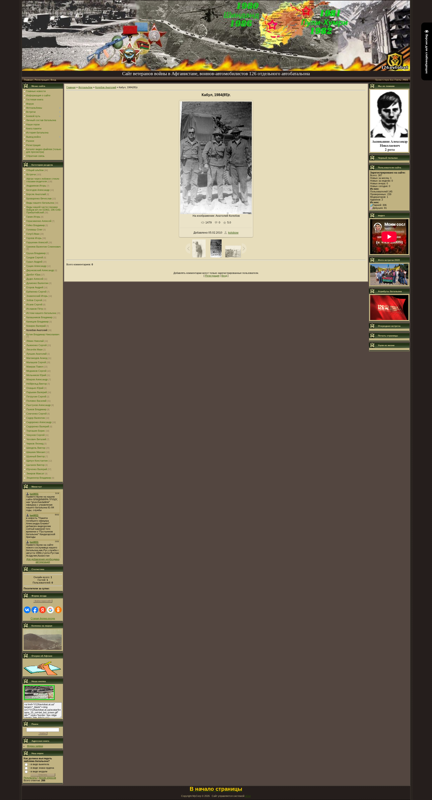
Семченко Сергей (36, 413)
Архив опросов (47, 777)
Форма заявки (35, 746)
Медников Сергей (36, 371)
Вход (53, 80)
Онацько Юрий (34, 388)
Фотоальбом (85, 87)
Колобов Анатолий (36, 330)
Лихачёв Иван (34, 349)
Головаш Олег (34, 229)
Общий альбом (35, 170)
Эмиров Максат (35, 473)
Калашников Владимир (39, 317)
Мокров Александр (37, 379)
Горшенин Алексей (37, 242)
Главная (28, 80)
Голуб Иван (32, 233)
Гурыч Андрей (34, 261)
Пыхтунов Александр (38, 405)
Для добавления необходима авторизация (42, 560)
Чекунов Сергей (35, 435)
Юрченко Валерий (36, 469)
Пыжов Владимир (36, 409)
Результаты (30, 777)
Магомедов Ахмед (36, 358)
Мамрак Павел (34, 366)
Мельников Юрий (36, 375)
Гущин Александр (36, 266)
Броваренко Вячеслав (39, 198)
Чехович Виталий (36, 439)
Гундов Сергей (34, 257)
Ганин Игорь (33, 216)
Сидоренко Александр (39, 422)
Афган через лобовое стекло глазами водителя (42, 180)
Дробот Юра (33, 274)
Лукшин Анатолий (36, 353)
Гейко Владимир (35, 225)
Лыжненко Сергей (36, 345)
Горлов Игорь (34, 238)
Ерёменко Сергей (36, 291)
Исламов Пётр (34, 308)
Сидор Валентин (35, 418)
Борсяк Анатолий (36, 194)
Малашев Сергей (36, 362)
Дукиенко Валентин (37, 283)
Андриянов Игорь (36, 185)
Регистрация (42, 80)
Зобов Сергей (34, 300)
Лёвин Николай (35, 341)
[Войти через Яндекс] (42, 609)
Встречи (31, 174)
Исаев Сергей (34, 304)
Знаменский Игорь (37, 296)
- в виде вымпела (39, 764)
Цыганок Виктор (35, 465)
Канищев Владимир (37, 321)
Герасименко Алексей (38, 221)
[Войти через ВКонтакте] (27, 609)
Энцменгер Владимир (38, 477)
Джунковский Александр (40, 270)
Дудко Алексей (34, 278)
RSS (405, 80)
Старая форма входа (43, 618)
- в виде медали (38, 771)
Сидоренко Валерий (37, 426)
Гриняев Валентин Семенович (43, 246)
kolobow (233, 232)
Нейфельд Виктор (36, 383)
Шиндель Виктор (35, 447)
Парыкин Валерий (36, 392)
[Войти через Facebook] (35, 609)
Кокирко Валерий (36, 326)
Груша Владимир (36, 253)
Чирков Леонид (34, 443)
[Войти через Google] (50, 609)
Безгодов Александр (38, 190)
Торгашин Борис (35, 430)
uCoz (248, 796)
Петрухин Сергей (36, 396)
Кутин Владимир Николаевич (42, 334)
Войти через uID (43, 601)
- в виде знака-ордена (41, 767)
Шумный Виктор (35, 456)
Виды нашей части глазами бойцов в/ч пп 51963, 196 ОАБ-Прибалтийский (43, 210)
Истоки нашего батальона (41, 313)
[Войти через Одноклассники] (58, 609)
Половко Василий (36, 400)
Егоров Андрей (34, 287)
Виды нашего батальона (40, 202)
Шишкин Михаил (35, 452)
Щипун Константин (37, 460)
